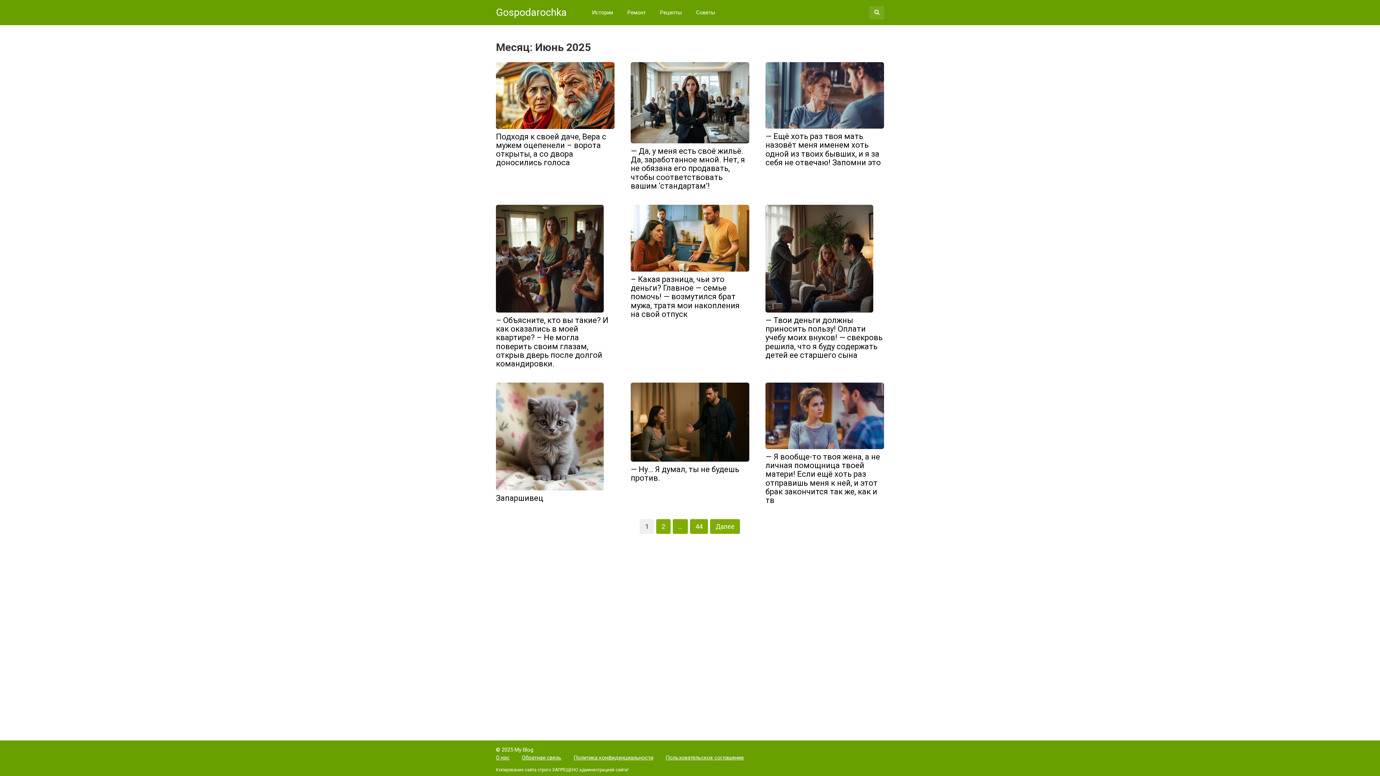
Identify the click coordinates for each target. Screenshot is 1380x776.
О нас (503, 757)
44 (699, 526)
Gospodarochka (531, 12)
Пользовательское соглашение (705, 757)
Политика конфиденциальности (613, 757)
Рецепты (671, 12)
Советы (705, 12)
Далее (725, 526)
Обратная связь (541, 757)
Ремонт (636, 12)
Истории (602, 12)
